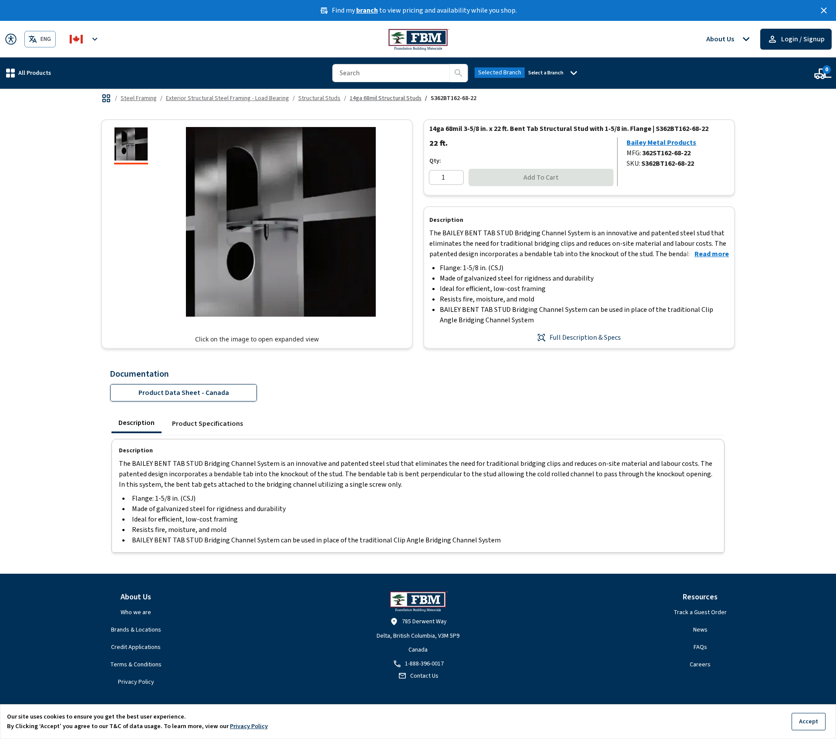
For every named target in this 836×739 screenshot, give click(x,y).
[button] (28, 72)
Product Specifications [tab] (207, 423)
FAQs (700, 647)
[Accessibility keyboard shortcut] (10, 39)
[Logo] (418, 39)
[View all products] (106, 98)
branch (367, 10)
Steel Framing (139, 98)
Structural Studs (319, 98)
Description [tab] (136, 423)
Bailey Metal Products (661, 142)
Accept (808, 721)
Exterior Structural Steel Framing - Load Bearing (227, 98)
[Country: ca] (85, 39)
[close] (824, 10)
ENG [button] (45, 39)
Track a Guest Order (700, 612)
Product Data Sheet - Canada (183, 393)
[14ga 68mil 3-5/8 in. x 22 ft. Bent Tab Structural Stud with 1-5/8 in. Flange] (131, 145)
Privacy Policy (136, 682)
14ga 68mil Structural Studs (385, 98)
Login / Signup (803, 39)
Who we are (136, 612)
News (700, 629)
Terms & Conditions (136, 664)
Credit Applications (136, 647)
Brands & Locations (136, 629)
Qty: (435, 161)
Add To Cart (541, 177)
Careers (700, 664)
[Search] (458, 73)
